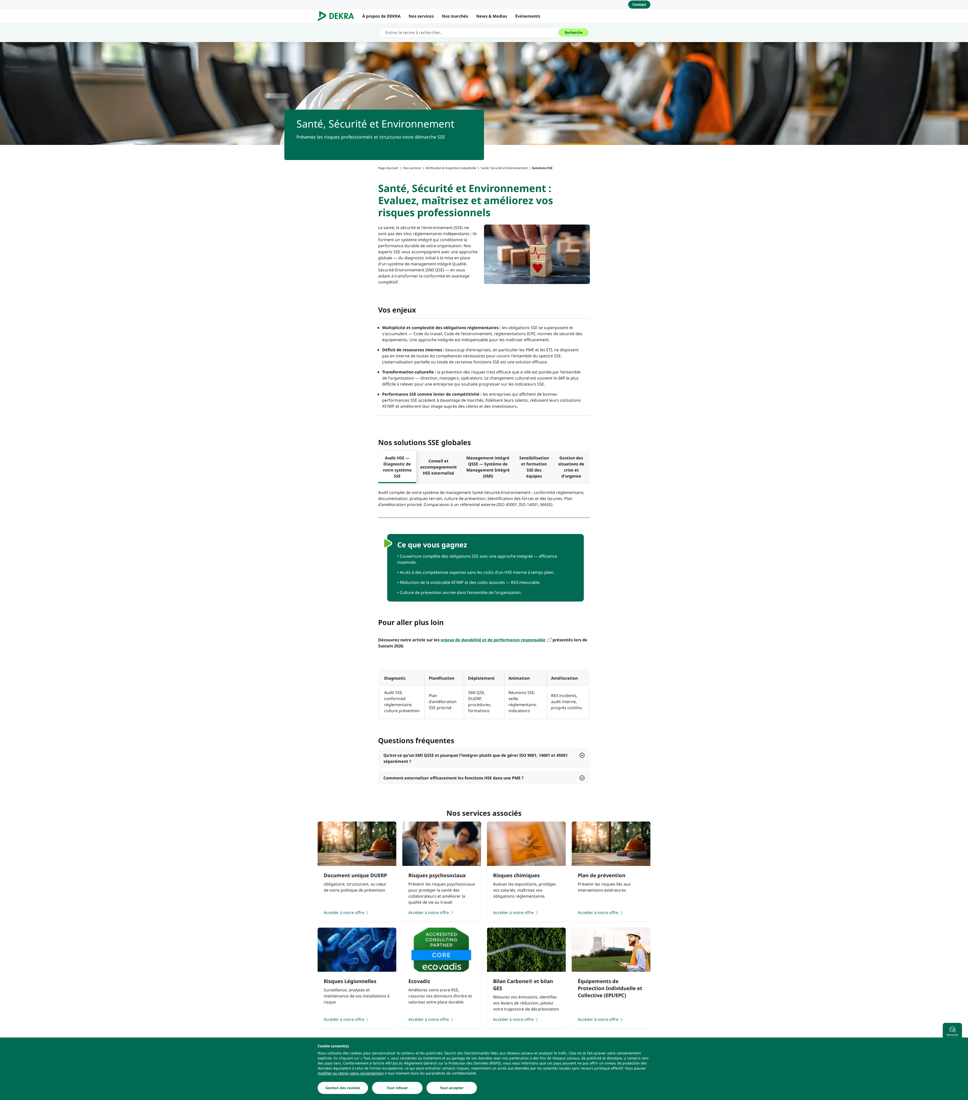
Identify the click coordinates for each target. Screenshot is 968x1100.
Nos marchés (455, 16)
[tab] (397, 467)
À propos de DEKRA (381, 16)
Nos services (421, 16)
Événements (527, 16)
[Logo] (338, 16)
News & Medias (491, 16)
